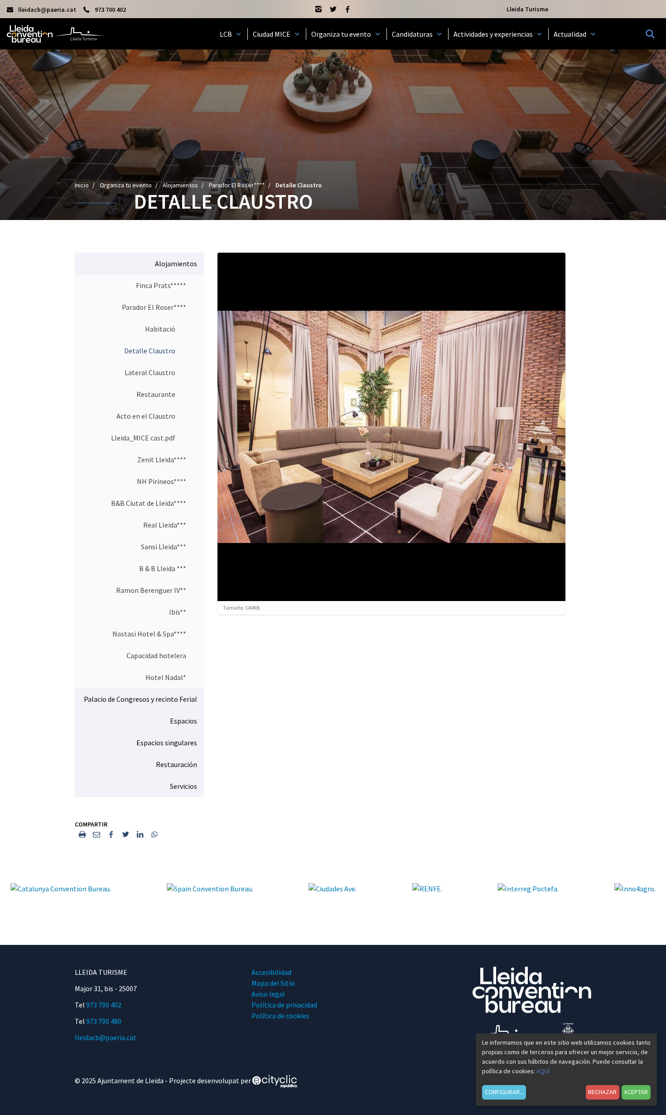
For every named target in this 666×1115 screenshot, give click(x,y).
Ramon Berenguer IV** (151, 590)
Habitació (160, 328)
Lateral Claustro (150, 372)
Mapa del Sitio (273, 983)
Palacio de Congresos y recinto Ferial (140, 699)
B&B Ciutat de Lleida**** (148, 503)
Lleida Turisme (527, 9)
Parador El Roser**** (237, 185)
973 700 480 (103, 1021)
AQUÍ (543, 1071)
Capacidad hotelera (156, 655)
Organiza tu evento (126, 185)
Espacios (183, 720)
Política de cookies (280, 1015)
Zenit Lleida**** (161, 459)
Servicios (183, 786)
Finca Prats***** (161, 285)
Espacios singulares (166, 742)
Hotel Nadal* (165, 677)
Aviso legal (268, 993)
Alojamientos (180, 185)
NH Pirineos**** (161, 481)
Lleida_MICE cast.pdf (143, 437)
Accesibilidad (271, 972)
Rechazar (602, 1092)
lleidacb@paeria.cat (105, 1037)
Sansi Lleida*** (163, 546)
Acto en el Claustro (145, 416)
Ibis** (177, 611)
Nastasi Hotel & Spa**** (149, 633)
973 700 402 (103, 1004)
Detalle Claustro (149, 350)
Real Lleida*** (164, 524)
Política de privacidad (284, 1004)
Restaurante (155, 394)
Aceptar (636, 1092)
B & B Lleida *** (162, 568)
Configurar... (504, 1092)
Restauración (176, 764)
